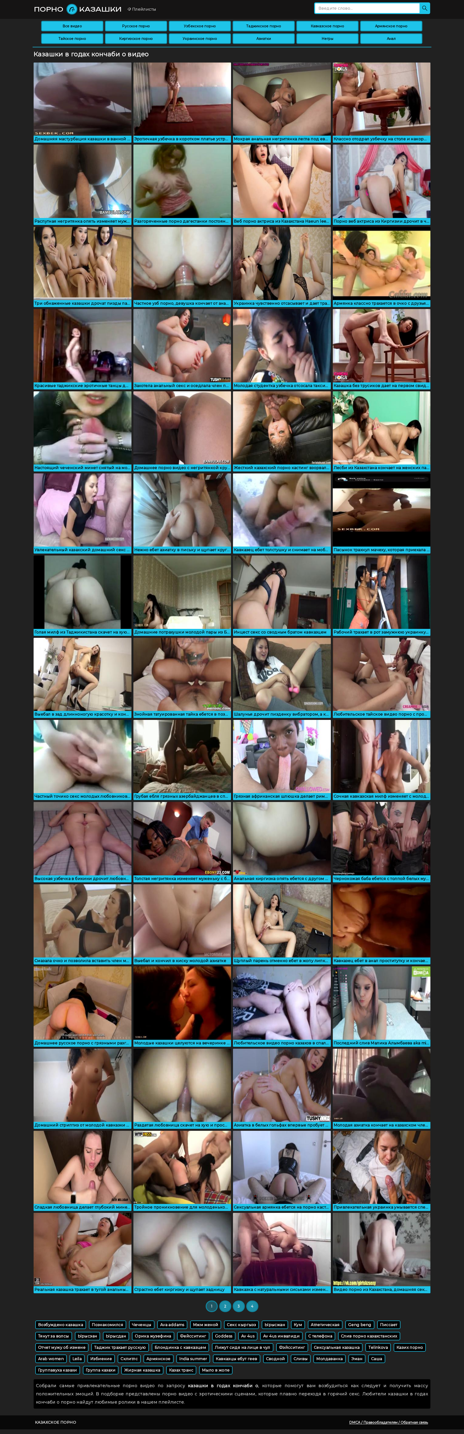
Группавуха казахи (57, 1370)
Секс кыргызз (241, 1324)
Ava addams (172, 1324)
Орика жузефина (153, 1336)
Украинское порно (200, 38)
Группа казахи (101, 1370)
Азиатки (263, 38)
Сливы (301, 1359)
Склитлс (129, 1359)
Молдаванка (329, 1359)
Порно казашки (78, 9)
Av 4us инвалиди (281, 1336)
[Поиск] (425, 8)
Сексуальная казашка (337, 1347)
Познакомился (107, 1324)
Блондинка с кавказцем (180, 1347)
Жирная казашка (142, 1370)
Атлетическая (325, 1324)
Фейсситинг (193, 1336)
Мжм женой (205, 1324)
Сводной (275, 1359)
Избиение (101, 1359)
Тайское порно (72, 38)
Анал (391, 38)
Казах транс (181, 1370)
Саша (376, 1359)
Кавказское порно (327, 26)
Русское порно (136, 26)
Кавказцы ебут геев (236, 1359)
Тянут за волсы (53, 1336)
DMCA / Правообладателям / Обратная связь (388, 1422)
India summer (193, 1359)
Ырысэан (87, 1336)
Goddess (223, 1336)
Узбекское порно (200, 26)
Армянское (158, 1359)
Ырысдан (116, 1336)
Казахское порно (55, 1422)
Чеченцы (142, 1324)
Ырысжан (275, 1324)
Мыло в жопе (216, 1370)
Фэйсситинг (292, 1347)
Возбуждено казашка (60, 1324)
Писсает (389, 1324)
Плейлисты (143, 9)
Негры (327, 38)
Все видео (72, 26)
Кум (298, 1324)
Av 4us (247, 1336)
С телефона (320, 1336)
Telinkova (378, 1347)
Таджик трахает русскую (120, 1347)
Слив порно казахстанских (369, 1336)
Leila (77, 1359)
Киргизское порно (136, 38)
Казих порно (410, 1347)
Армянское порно (391, 26)
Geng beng (359, 1324)
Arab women (51, 1359)
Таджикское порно (263, 26)
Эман (356, 1359)
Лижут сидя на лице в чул (242, 1347)
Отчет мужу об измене (62, 1347)
